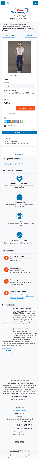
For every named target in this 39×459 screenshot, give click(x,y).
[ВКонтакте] (8, 121)
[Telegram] (14, 121)
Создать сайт (14, 451)
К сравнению (11, 113)
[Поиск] (36, 3)
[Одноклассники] (11, 121)
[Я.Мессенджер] (5, 121)
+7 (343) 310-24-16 (18, 19)
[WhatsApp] (21, 121)
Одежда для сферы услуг (19, 24)
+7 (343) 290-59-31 (24, 425)
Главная (5, 24)
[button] (3, 3)
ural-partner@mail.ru (19, 410)
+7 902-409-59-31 (24, 428)
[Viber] (17, 121)
